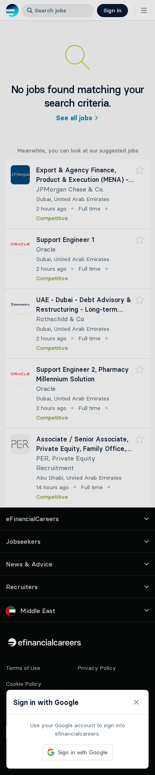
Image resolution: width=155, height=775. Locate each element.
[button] (77, 387)
